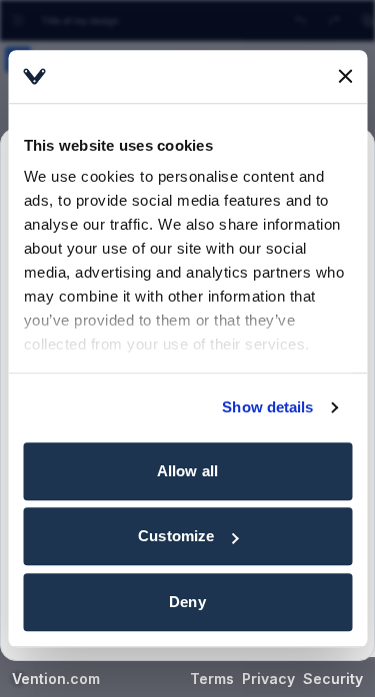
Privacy (268, 678)
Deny (187, 601)
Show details (267, 406)
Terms (212, 678)
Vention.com (56, 678)
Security (333, 678)
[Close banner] (345, 77)
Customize (176, 535)
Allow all (187, 470)
